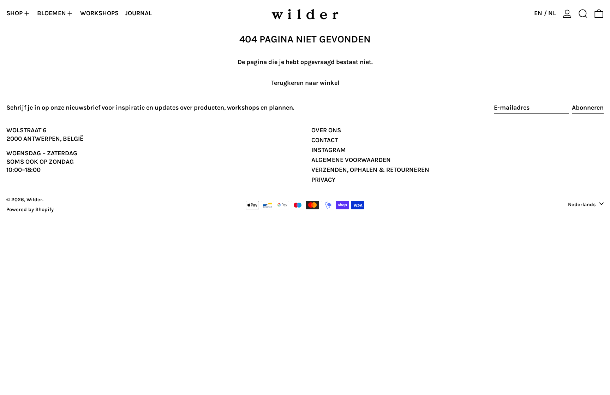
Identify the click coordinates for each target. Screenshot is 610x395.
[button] (583, 13)
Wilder (34, 200)
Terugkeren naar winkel (305, 83)
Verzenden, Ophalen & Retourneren (370, 170)
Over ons (326, 130)
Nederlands (582, 205)
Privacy (323, 180)
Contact (324, 140)
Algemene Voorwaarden (351, 160)
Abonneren (588, 107)
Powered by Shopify (30, 210)
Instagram (328, 150)
